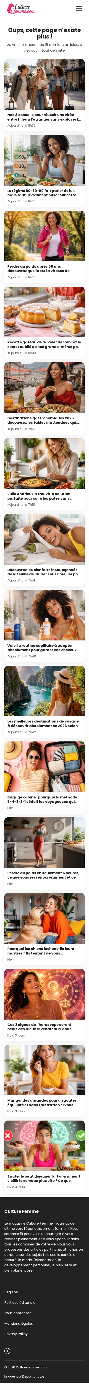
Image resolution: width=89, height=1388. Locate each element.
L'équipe (11, 1292)
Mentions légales (18, 1323)
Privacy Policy (16, 1333)
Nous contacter (17, 1313)
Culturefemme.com (31, 1367)
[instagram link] (7, 1351)
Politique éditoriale (19, 1302)
